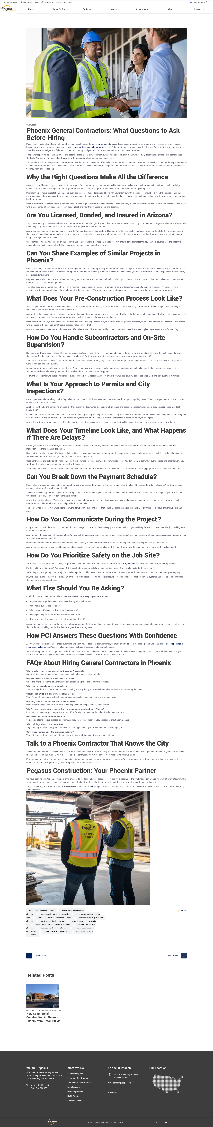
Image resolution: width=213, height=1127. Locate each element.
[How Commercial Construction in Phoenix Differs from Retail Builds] (45, 996)
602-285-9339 (12, 2)
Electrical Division (75, 1100)
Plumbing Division (75, 1091)
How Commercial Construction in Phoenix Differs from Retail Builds (43, 1017)
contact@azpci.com (30, 2)
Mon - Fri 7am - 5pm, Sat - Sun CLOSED (58, 2)
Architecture (32, 1010)
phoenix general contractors (56, 931)
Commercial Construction (79, 1082)
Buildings (43, 1010)
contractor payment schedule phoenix (54, 918)
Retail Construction (76, 1087)
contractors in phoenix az (52, 921)
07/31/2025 (31, 125)
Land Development (75, 1073)
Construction (55, 1010)
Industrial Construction (77, 1078)
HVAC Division (73, 1096)
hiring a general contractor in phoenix (53, 924)
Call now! (112, 1092)
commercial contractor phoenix (55, 914)
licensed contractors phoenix (54, 928)
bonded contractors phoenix (41, 911)
